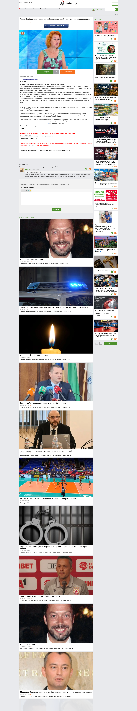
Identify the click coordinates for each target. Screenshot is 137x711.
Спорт (42, 9)
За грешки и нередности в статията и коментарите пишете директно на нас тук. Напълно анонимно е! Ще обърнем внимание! (45, 185)
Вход (114, 4)
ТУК (56, 167)
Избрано (61, 9)
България (36, 9)
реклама (116, 14)
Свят (56, 9)
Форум (110, 343)
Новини (21, 9)
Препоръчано (49, 9)
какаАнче (28, 169)
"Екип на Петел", (31, 126)
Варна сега (28, 9)
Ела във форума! (99, 9)
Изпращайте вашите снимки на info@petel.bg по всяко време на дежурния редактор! (45, 150)
